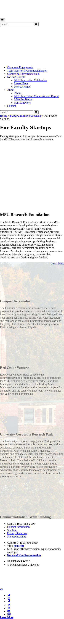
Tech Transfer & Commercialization (27, 70)
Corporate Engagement (20, 67)
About (10, 89)
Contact (11, 105)
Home (3, 115)
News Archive (22, 86)
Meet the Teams (23, 99)
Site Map (12, 530)
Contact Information (18, 526)
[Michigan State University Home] (9, 585)
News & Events (16, 76)
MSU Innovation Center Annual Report (36, 96)
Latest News (21, 83)
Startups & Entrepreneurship (23, 73)
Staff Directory (22, 102)
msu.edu (19, 545)
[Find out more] (32, 294)
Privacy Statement (17, 533)
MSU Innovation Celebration (30, 80)
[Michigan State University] (9, 16)
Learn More (57, 263)
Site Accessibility (16, 536)
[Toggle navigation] (2, 20)
